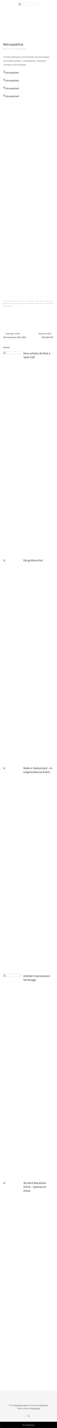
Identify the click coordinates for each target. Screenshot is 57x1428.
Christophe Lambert (33, 301)
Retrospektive (40, 303)
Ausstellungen (14, 301)
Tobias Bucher (7, 306)
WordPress (43, 1405)
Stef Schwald (49, 303)
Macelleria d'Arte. (22, 1405)
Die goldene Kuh (33, 560)
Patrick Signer (31, 303)
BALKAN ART (46, 335)
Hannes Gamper (8, 303)
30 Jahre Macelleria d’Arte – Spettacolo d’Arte (34, 1187)
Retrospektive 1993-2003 (14, 335)
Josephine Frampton (20, 303)
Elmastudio (35, 1408)
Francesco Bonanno (20, 49)
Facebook (28, 1401)
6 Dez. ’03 (6, 49)
